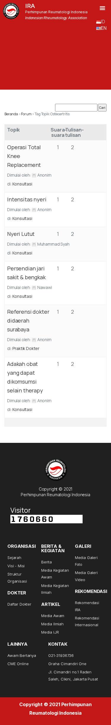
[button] (102, 8)
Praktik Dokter (25, 348)
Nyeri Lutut (21, 233)
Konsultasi (22, 184)
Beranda (11, 113)
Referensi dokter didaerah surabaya (28, 320)
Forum (26, 113)
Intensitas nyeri (26, 199)
